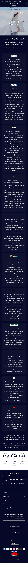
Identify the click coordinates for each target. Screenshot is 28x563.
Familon (17, 559)
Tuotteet (5, 492)
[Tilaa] (23, 522)
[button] (3, 12)
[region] (14, 3)
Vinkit (5, 500)
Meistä (5, 504)
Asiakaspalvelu (7, 508)
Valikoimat (6, 496)
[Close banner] (26, 3)
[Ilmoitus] (25, 8)
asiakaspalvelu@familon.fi (16, 447)
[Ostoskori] (20, 12)
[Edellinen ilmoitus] (2, 8)
